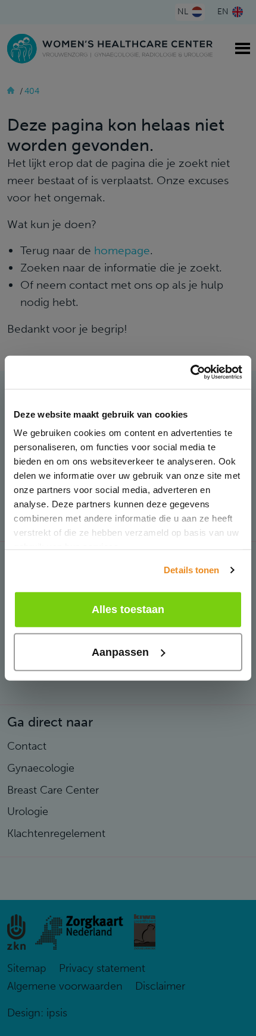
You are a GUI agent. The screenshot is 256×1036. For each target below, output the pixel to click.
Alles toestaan (128, 609)
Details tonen (191, 570)
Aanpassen (120, 652)
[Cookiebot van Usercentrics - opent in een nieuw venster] (190, 372)
